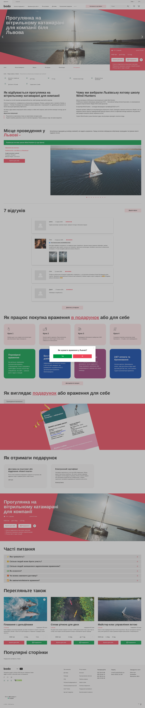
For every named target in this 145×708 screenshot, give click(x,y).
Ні (82, 356)
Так (63, 356)
